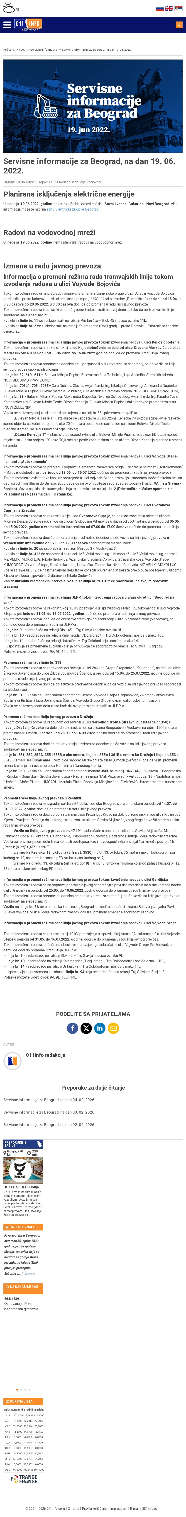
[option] (23, 1307)
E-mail (134, 1508)
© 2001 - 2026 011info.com (45, 1508)
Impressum (118, 1508)
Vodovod (93, 182)
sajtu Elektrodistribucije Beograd (72, 209)
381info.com (151, 1508)
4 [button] (29, 1390)
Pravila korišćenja (95, 1508)
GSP (52, 182)
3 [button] (25, 1390)
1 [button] (17, 1390)
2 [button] (21, 1390)
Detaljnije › (28, 1273)
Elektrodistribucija (71, 182)
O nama (73, 1508)
